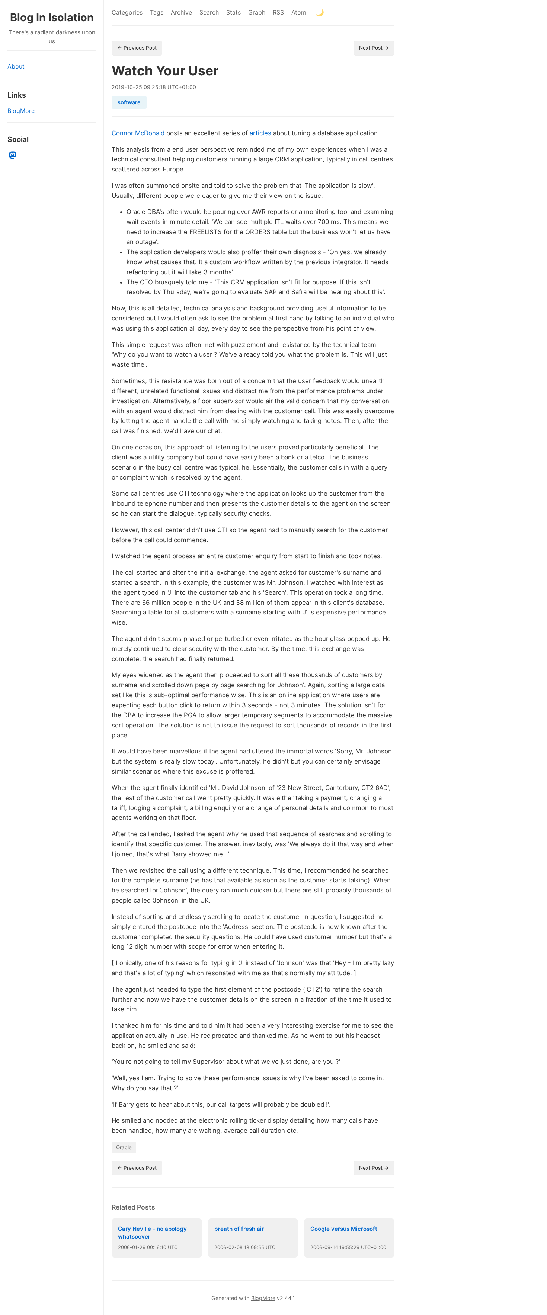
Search (209, 12)
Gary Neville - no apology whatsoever (152, 1232)
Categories (127, 12)
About (16, 66)
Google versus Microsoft (343, 1228)
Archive (181, 12)
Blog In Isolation (52, 17)
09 (327, 1247)
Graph (256, 12)
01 (134, 1247)
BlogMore (21, 110)
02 (231, 1247)
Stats (233, 12)
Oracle (124, 1147)
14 (335, 1247)
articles (260, 133)
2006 (124, 1247)
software (129, 102)
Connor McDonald (138, 133)
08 (240, 1247)
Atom (298, 12)
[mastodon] (12, 155)
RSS (278, 12)
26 (142, 1247)
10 (130, 87)
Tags (156, 12)
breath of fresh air (239, 1228)
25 (138, 87)
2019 (118, 87)
